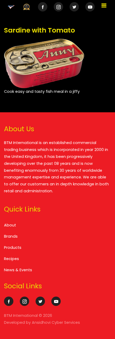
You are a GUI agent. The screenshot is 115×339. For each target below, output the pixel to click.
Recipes (11, 258)
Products (12, 247)
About (10, 225)
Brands (11, 236)
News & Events (18, 270)
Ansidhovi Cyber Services (56, 322)
